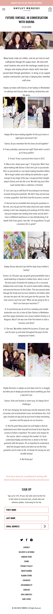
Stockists (26, 580)
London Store (26, 556)
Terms (26, 561)
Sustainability (26, 585)
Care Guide (26, 599)
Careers (26, 589)
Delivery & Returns (26, 552)
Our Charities (26, 594)
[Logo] (26, 9)
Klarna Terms (26, 575)
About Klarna (26, 571)
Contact (26, 547)
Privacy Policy (26, 566)
